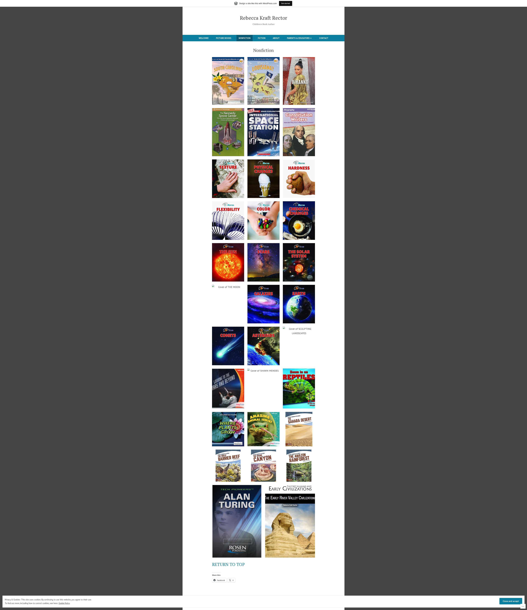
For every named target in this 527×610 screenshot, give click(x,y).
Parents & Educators (298, 38)
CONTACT (323, 38)
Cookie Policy (64, 603)
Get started (285, 3)
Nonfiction (244, 38)
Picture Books (223, 38)
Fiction (261, 38)
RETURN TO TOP (228, 564)
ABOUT (276, 38)
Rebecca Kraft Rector (263, 17)
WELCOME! (204, 38)
